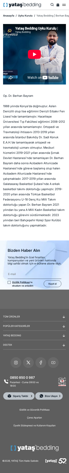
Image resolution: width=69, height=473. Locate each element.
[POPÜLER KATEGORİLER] (34, 329)
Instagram (16, 362)
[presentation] (34, 243)
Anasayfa (8, 15)
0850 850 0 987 (22, 377)
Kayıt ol (52, 283)
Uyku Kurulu (25, 15)
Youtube (53, 362)
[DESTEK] (34, 348)
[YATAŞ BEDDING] (34, 338)
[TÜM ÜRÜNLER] (34, 320)
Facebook (40, 362)
